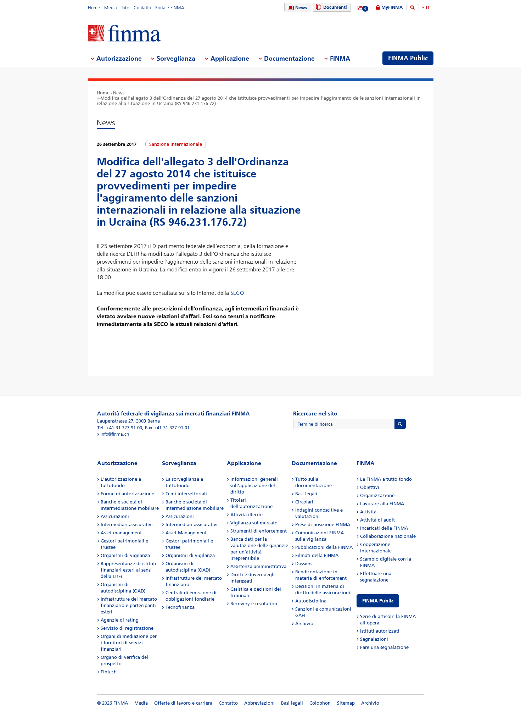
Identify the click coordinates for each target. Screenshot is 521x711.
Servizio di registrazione (127, 628)
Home (94, 7)
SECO (237, 293)
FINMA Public (377, 601)
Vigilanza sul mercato (254, 522)
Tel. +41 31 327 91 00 (119, 427)
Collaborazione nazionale (388, 536)
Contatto (142, 7)
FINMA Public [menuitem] (408, 58)
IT (428, 7)
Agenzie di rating (120, 620)
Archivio (304, 623)
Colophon (320, 703)
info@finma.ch (115, 434)
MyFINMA (392, 7)
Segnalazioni (374, 639)
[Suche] (412, 9)
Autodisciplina (310, 600)
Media (110, 7)
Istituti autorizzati (379, 631)
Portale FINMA (169, 7)
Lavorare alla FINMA (382, 503)
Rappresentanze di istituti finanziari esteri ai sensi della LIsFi (128, 570)
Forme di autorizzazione (127, 493)
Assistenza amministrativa (258, 566)
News (301, 7)
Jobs (125, 7)
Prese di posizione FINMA (322, 524)
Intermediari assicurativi (127, 524)
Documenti (335, 7)
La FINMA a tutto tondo (386, 479)
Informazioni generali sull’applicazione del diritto (254, 485)
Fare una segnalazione (384, 647)
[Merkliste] (361, 8)
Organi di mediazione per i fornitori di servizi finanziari (129, 643)
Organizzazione (377, 495)
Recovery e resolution (253, 603)
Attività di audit (377, 520)
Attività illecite (246, 514)
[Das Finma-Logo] (124, 34)
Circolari (304, 502)
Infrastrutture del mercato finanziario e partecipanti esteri (129, 605)
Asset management (121, 532)
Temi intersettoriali (186, 493)
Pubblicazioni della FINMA (324, 547)
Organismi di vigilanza (125, 555)
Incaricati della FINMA (384, 528)
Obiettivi (369, 487)
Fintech (109, 671)
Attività (368, 511)
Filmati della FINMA (316, 555)
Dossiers (303, 563)
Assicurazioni (115, 516)
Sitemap (346, 703)
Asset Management (186, 532)
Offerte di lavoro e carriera (183, 703)
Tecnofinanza (180, 607)
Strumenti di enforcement (258, 531)
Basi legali (306, 493)
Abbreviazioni (259, 703)
